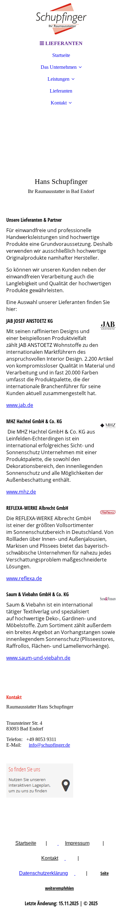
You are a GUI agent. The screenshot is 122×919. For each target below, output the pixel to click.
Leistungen (58, 79)
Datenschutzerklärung (43, 873)
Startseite (61, 55)
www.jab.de (19, 405)
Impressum (77, 843)
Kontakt (59, 102)
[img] (61, 18)
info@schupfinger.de (49, 745)
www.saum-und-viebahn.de (38, 657)
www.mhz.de (21, 491)
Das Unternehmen (59, 67)
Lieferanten (61, 91)
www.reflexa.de (24, 578)
